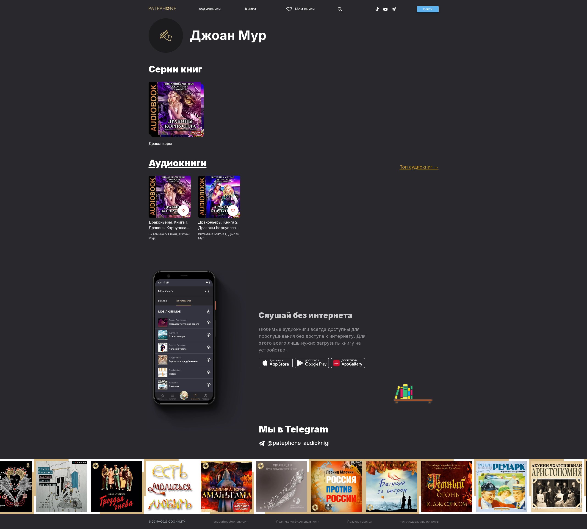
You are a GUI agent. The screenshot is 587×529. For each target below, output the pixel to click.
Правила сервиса (359, 521)
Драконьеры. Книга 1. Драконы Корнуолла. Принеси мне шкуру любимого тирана (168, 225)
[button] (428, 9)
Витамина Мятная (163, 234)
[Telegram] (393, 9)
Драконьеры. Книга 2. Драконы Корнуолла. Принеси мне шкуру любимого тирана (218, 225)
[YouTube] (385, 9)
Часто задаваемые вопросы (419, 521)
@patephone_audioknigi (298, 443)
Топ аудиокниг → (419, 167)
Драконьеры (160, 143)
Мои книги (305, 9)
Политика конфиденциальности (297, 521)
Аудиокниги (210, 9)
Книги (250, 9)
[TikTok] (377, 9)
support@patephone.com (230, 521)
